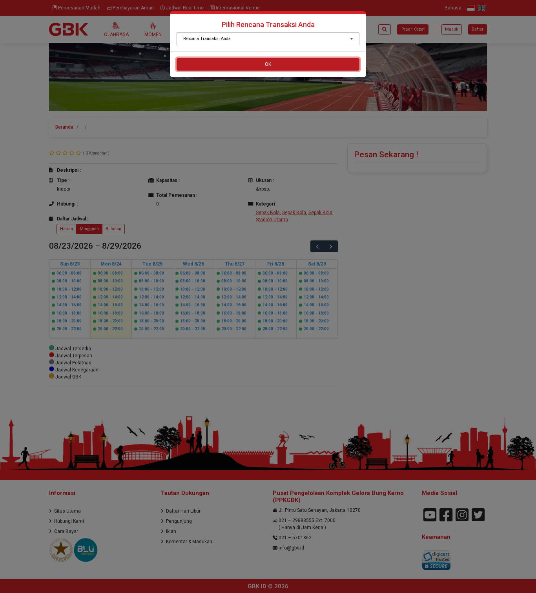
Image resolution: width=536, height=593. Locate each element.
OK (268, 64)
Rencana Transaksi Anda (207, 38)
